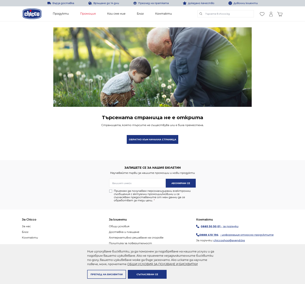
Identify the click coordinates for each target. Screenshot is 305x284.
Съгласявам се (147, 274)
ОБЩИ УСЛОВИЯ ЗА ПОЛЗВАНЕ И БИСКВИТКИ (162, 264)
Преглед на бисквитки (107, 274)
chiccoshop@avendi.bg (229, 240)
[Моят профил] (271, 13)
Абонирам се (180, 183)
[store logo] (32, 13)
